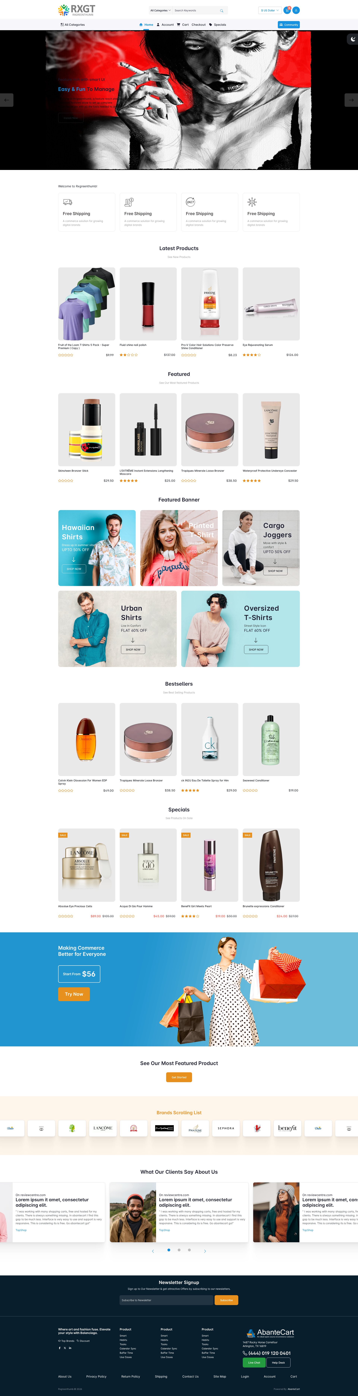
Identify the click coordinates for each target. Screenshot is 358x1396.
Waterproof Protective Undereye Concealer (270, 470)
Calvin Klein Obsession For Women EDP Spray (82, 782)
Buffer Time (126, 1352)
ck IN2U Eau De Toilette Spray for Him (205, 780)
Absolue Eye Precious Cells (75, 906)
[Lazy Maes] (103, 1128)
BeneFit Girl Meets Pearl (196, 906)
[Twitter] (64, 1348)
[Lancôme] (72, 1128)
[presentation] (153, 1251)
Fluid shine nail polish (133, 344)
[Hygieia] (41, 1128)
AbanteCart (294, 1389)
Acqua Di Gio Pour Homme (136, 906)
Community (291, 24)
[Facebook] (59, 1348)
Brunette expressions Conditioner (263, 906)
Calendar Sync (128, 1348)
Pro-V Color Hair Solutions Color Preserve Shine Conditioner (207, 346)
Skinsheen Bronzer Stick (73, 470)
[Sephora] (195, 1128)
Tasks (123, 1344)
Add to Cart (104, 335)
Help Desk (278, 1362)
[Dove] (287, 1128)
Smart (123, 1335)
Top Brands (67, 1341)
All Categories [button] (75, 24)
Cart (185, 24)
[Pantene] (164, 1128)
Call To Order (165, 461)
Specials (219, 24)
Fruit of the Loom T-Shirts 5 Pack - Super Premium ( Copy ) (83, 346)
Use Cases (126, 1357)
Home (148, 24)
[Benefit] (256, 1128)
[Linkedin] (70, 1348)
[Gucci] (10, 1128)
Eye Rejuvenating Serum (258, 344)
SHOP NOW (74, 568)
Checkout (199, 24)
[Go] (221, 10)
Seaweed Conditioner (256, 780)
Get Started (179, 1077)
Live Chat (254, 1362)
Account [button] (167, 24)
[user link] (296, 10)
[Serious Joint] (226, 1128)
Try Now (74, 994)
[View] (62, 335)
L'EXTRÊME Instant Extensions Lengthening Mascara (146, 472)
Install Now (71, 117)
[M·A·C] (133, 1128)
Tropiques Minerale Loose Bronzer (202, 470)
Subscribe (226, 1300)
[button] (287, 10)
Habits (123, 1340)
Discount (84, 1341)
